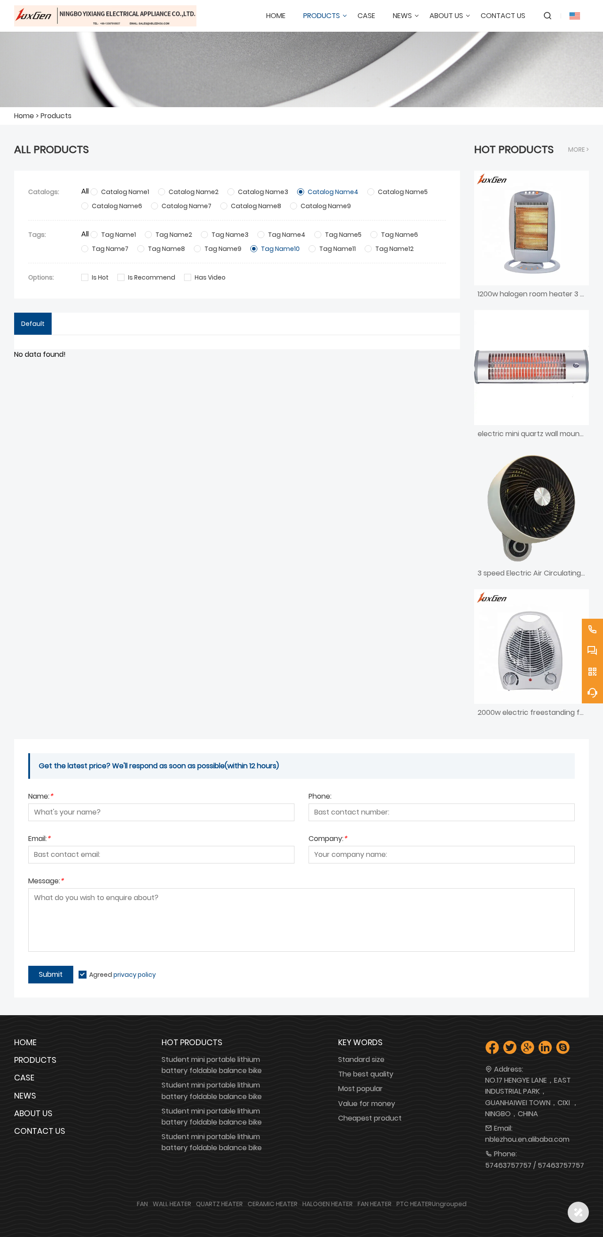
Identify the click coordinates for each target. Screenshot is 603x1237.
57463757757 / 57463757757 (534, 1165)
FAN (142, 1204)
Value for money (366, 1104)
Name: (40, 797)
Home (24, 116)
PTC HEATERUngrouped (431, 1204)
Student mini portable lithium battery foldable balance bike (212, 1065)
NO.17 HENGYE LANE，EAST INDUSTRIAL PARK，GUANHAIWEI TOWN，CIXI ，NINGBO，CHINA (532, 1097)
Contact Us (39, 1130)
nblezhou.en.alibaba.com (527, 1139)
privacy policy (134, 974)
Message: (46, 882)
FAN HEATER (375, 1204)
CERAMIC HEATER (273, 1204)
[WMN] (105, 15)
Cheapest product (370, 1118)
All (85, 191)
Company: (328, 839)
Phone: (320, 797)
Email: (39, 839)
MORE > (578, 149)
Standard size (361, 1059)
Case (24, 1077)
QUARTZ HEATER (219, 1204)
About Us (33, 1113)
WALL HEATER (172, 1204)
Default (33, 323)
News (25, 1095)
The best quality (365, 1074)
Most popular (360, 1089)
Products (56, 116)
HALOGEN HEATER (327, 1204)
